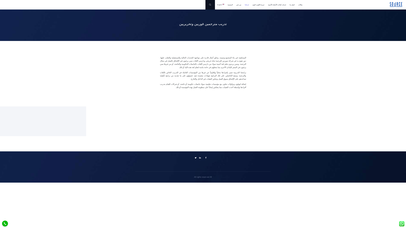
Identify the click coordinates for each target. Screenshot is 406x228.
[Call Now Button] (5, 223)
